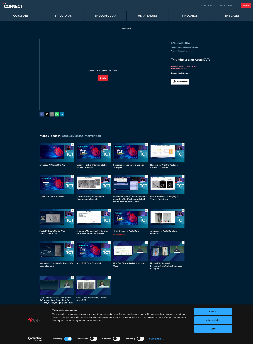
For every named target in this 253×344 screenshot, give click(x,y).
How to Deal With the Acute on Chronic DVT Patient (164, 166)
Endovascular (105, 15)
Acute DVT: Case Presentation (89, 263)
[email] (52, 115)
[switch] (93, 339)
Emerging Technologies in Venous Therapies (128, 166)
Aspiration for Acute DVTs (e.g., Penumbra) (164, 232)
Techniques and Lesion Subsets (184, 47)
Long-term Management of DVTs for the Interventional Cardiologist (92, 232)
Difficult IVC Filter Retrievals (52, 197)
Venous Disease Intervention (182, 51)
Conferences (208, 5)
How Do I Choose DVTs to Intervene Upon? (129, 264)
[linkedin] (62, 115)
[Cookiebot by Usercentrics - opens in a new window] (35, 339)
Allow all (213, 311)
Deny (213, 329)
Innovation (190, 15)
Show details (155, 339)
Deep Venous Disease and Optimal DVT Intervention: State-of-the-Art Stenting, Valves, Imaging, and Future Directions (56, 301)
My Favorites (226, 5)
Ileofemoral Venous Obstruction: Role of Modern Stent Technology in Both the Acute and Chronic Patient (130, 199)
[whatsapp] (57, 115)
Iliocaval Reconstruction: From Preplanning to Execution (90, 198)
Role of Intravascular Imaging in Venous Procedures (164, 198)
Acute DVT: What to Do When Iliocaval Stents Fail (53, 232)
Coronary (20, 15)
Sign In (246, 5)
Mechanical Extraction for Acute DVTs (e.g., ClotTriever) (56, 264)
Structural (63, 15)
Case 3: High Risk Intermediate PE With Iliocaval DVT (91, 166)
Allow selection (213, 320)
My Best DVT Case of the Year (52, 165)
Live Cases (232, 15)
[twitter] (47, 115)
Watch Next (182, 81)
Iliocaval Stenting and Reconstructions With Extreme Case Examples (166, 266)
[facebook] (42, 115)
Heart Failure (147, 15)
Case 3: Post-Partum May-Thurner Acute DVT (91, 299)
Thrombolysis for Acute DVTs (126, 231)
